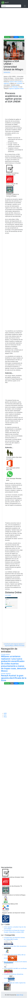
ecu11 (6, 2)
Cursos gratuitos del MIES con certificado (15, 968)
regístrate (6, 83)
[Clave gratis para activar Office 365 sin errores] (12, 958)
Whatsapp (7, 37)
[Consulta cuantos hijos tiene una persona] (7, 950)
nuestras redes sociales (15, 81)
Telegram (21, 37)
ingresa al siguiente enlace (16, 88)
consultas (6, 644)
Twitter (16, 37)
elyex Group (20, 995)
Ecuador (11, 644)
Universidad (21, 645)
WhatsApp (15, 86)
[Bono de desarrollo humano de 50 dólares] (8, 965)
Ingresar (16, 644)
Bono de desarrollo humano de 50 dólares (15, 961)
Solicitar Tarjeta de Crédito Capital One (14, 982)
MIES (5, 713)
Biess (5, 716)
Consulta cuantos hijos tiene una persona (15, 946)
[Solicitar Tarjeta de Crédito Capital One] (7, 987)
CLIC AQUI (8, 595)
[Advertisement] (14, 22)
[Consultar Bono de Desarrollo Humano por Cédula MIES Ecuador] (8, 942)
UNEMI (16, 645)
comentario (19, 83)
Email (12, 37)
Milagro (11, 645)
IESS (5, 715)
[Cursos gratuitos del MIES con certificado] (8, 971)
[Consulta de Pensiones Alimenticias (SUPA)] (11, 978)
